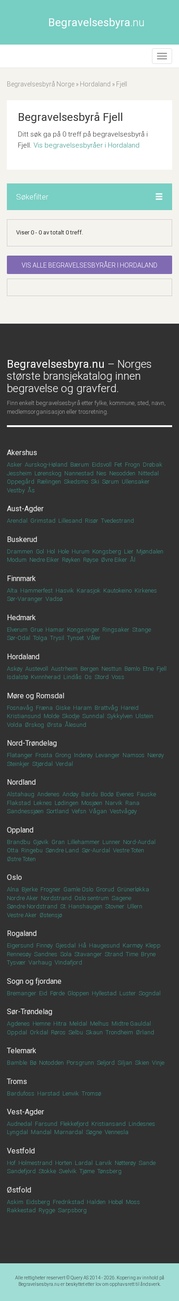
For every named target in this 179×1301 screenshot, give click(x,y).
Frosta (43, 755)
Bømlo (132, 668)
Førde (57, 993)
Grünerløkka (133, 889)
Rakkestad (21, 1210)
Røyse (90, 559)
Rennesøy (19, 954)
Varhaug (40, 962)
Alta (12, 590)
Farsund (46, 1123)
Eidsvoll (102, 464)
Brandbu (18, 842)
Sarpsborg (72, 1210)
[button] (159, 197)
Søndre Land (62, 850)
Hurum (81, 551)
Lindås (72, 676)
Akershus (22, 452)
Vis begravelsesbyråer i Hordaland (87, 145)
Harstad (48, 1093)
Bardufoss (20, 1093)
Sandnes (45, 954)
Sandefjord (21, 1171)
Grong (63, 755)
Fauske (146, 794)
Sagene (121, 898)
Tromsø (91, 1093)
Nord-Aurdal (139, 842)
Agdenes (18, 1023)
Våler (94, 637)
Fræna (44, 707)
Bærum (79, 464)
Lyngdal (17, 1132)
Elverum (17, 629)
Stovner (114, 906)
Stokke (47, 1171)
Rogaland (22, 933)
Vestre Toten (128, 850)
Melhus (99, 1023)
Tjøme (87, 1171)
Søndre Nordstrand (32, 906)
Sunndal (93, 716)
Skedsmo (76, 481)
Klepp (153, 945)
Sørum (110, 481)
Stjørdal (42, 763)
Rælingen (49, 481)
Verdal (64, 763)
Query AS (80, 1277)
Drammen (20, 551)
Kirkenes (145, 590)
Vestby (16, 490)
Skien (142, 1062)
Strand (114, 954)
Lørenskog (48, 473)
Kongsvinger (83, 629)
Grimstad (43, 520)
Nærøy (155, 755)
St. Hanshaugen (81, 906)
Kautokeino (117, 590)
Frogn (132, 464)
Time (132, 954)
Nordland (21, 782)
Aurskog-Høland (46, 464)
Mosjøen (91, 802)
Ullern (134, 906)
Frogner (50, 889)
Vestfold (21, 1151)
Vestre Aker (22, 915)
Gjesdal (66, 945)
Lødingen (66, 802)
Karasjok (89, 590)
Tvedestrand (117, 520)
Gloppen (78, 993)
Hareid (130, 707)
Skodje (70, 716)
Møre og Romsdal (35, 695)
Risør (91, 520)
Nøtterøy (125, 1162)
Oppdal (17, 1032)
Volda (14, 724)
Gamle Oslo (78, 889)
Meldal (78, 1023)
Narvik (114, 802)
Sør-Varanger (25, 598)
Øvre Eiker (114, 559)
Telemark (21, 1050)
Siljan (124, 1062)
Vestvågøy (123, 811)
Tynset (75, 637)
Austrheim (64, 668)
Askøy (14, 668)
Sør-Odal (18, 637)
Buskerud (22, 539)
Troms (17, 1081)
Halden (96, 1201)
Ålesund (75, 724)
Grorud (105, 889)
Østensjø (50, 915)
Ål (132, 559)
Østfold (19, 1190)
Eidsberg (38, 1201)
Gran (58, 842)
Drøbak (152, 464)
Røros (58, 1032)
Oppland (20, 830)
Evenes (125, 794)
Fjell (162, 668)
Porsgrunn (80, 1062)
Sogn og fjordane (34, 981)
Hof (11, 1162)
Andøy (70, 794)
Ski (95, 481)
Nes (101, 473)
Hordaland (95, 84)
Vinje (158, 1062)
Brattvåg (106, 707)
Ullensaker (136, 481)
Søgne (94, 1132)
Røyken (71, 559)
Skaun (94, 1032)
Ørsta (54, 724)
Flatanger (20, 755)
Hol (51, 551)
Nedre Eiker (44, 559)
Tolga (40, 637)
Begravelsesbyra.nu (39, 1284)
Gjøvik (41, 842)
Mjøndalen (149, 551)
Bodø (107, 794)
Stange (141, 629)
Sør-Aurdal (96, 850)
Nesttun (111, 668)
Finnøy (44, 945)
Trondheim (119, 1032)
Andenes (48, 794)
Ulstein (144, 716)
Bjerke (30, 889)
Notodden (51, 1062)
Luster (127, 993)
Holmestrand (35, 1162)
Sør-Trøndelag (29, 1011)
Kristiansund (24, 716)
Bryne (148, 954)
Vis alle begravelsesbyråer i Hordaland (89, 265)
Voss (118, 676)
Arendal (17, 520)
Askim (15, 1201)
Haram (82, 707)
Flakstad (19, 802)
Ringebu (32, 850)
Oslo (14, 877)
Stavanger (88, 954)
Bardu (89, 794)
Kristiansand (108, 1123)
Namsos (134, 755)
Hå (82, 945)
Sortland (57, 811)
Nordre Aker (22, 898)
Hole (63, 551)
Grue (36, 629)
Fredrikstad (68, 1201)
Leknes (43, 802)
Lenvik (70, 1093)
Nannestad (79, 473)
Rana (132, 802)
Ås (31, 490)
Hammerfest (36, 590)
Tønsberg (109, 1171)
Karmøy (133, 945)
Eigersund (20, 945)
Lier (129, 551)
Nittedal (148, 473)
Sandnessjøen (25, 811)
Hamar (54, 629)
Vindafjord (68, 962)
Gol (40, 551)
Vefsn (79, 811)
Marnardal (68, 1132)
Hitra (60, 1023)
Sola (66, 954)
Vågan (98, 811)
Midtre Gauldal (131, 1023)
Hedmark (21, 617)
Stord (102, 676)
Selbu (75, 1032)
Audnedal (19, 1123)
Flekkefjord (74, 1123)
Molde (51, 716)
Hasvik (65, 590)
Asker (14, 464)
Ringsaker (115, 629)
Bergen (89, 668)
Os (88, 676)
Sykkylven (120, 716)
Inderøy (83, 755)
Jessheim (19, 473)
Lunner (111, 842)
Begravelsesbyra (96, 22)
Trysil (57, 637)
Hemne (41, 1023)
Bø (33, 1062)
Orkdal (39, 1032)
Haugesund (104, 945)
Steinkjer (18, 763)
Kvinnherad (46, 676)
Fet (118, 464)
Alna (13, 889)
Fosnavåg (20, 707)
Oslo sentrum (91, 898)
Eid (43, 993)
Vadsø (53, 598)
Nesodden (122, 473)
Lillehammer (83, 842)
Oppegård (20, 481)
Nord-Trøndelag (32, 743)
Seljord (106, 1062)
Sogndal (150, 993)
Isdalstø (17, 676)
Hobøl (115, 1201)
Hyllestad (104, 993)
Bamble (17, 1062)
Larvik (103, 1162)
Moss (133, 1201)
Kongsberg (106, 551)
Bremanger (21, 993)
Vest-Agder (25, 1111)
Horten (63, 1162)
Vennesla (117, 1132)
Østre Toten (21, 859)
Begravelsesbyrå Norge (40, 84)
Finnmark (21, 578)
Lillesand (70, 520)
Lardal (84, 1162)
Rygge (47, 1210)
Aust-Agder (25, 508)
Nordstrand (56, 898)
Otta (12, 850)
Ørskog (34, 724)
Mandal (41, 1132)
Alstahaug (20, 794)
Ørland (145, 1032)
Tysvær (16, 962)
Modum (17, 559)
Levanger (107, 755)
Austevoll (36, 668)
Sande (147, 1162)
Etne (148, 668)
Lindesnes (142, 1123)
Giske (63, 707)
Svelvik (68, 1171)
